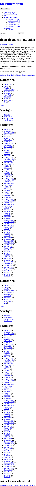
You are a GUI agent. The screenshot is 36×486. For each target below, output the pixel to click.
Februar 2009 (8, 216)
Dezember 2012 (9, 143)
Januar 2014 (7, 131)
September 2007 (9, 246)
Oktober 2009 (8, 202)
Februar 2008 (8, 237)
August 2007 (8, 248)
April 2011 (7, 171)
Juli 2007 (6, 250)
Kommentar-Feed (9, 118)
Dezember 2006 (9, 262)
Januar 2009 (7, 218)
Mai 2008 (7, 232)
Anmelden (7, 115)
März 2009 (7, 215)
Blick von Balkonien (10, 12)
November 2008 (9, 222)
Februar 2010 (8, 195)
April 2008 (7, 234)
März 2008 (7, 236)
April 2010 (7, 192)
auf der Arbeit (8, 84)
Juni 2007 (7, 251)
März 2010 (7, 194)
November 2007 (9, 243)
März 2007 (7, 257)
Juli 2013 (6, 134)
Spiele (6, 98)
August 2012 (8, 147)
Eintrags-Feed (8, 116)
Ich (5, 15)
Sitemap (2, 105)
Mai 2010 (7, 190)
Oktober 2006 (8, 265)
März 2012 (7, 154)
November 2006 (9, 264)
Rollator (8, 75)
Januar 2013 (7, 141)
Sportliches (7, 100)
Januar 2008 (7, 239)
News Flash (7, 95)
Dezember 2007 (9, 241)
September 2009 (9, 204)
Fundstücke (7, 91)
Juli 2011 (6, 166)
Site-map (10, 29)
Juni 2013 (7, 136)
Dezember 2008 (9, 220)
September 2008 (9, 225)
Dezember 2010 (9, 178)
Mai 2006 (7, 274)
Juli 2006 (6, 270)
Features (6, 86)
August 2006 (8, 269)
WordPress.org (8, 120)
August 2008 (8, 227)
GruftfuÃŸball (25, 75)
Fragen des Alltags (9, 90)
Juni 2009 (7, 209)
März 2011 (7, 173)
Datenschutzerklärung (10, 14)
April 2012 (7, 152)
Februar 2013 (8, 140)
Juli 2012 (6, 148)
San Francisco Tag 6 (14, 26)
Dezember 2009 (9, 199)
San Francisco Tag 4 (14, 22)
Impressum (7, 28)
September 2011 (9, 162)
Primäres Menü (5, 8)
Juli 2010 (6, 187)
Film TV (6, 88)
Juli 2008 (6, 229)
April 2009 (7, 213)
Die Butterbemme (11, 4)
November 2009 (9, 201)
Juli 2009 (6, 208)
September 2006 (9, 267)
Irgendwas (3, 35)
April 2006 (7, 276)
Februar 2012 (8, 155)
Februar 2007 (8, 258)
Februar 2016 (8, 129)
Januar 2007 (7, 260)
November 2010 (9, 180)
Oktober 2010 (8, 182)
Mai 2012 (7, 150)
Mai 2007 (7, 253)
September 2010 (9, 183)
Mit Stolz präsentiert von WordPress (24, 485)
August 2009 (8, 206)
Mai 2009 (7, 211)
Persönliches (7, 97)
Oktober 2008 (8, 223)
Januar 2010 (7, 197)
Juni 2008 (7, 230)
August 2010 (8, 185)
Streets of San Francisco (11, 17)
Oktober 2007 (8, 244)
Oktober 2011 (8, 161)
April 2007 (7, 255)
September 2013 (9, 133)
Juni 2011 (7, 168)
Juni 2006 (7, 272)
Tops (5, 102)
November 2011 (9, 159)
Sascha (11, 44)
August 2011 (8, 164)
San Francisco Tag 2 (14, 21)
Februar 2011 (8, 175)
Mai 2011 (7, 169)
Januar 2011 (7, 176)
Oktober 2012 (8, 145)
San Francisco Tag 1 (14, 19)
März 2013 (7, 138)
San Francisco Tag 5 (14, 24)
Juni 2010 (7, 189)
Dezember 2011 (8, 157)
